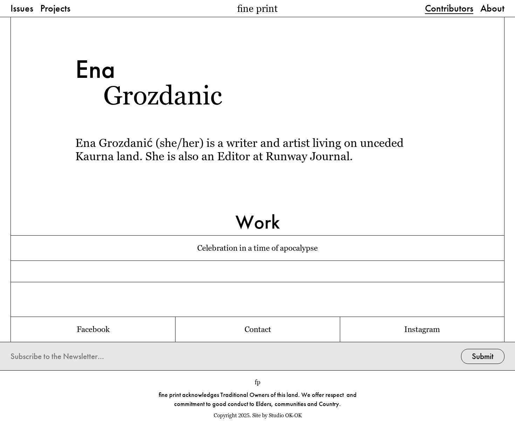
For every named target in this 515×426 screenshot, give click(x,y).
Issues (22, 9)
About (492, 9)
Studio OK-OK (285, 415)
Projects (55, 9)
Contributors (449, 9)
